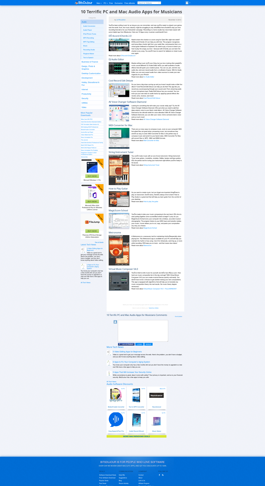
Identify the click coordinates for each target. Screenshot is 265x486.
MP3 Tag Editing (88, 42)
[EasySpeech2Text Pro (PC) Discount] (116, 418)
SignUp (148, 344)
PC (105, 3)
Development (87, 77)
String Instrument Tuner (151, 165)
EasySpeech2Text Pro (116, 431)
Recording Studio (89, 49)
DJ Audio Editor (149, 77)
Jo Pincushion (121, 20)
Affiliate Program (144, 483)
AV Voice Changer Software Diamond (156, 119)
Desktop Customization (91, 73)
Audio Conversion (89, 26)
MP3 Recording (88, 38)
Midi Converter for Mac (151, 140)
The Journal (84, 140)
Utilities (85, 102)
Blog (120, 480)
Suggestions (123, 478)
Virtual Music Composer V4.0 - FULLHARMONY (160, 289)
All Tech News (85, 282)
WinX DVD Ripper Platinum (88, 147)
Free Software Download (107, 478)
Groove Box (84, 157)
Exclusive (119, 3)
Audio (84, 21)
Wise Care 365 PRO (86, 119)
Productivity (86, 93)
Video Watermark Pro (87, 135)
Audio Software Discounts (120, 384)
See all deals (99, 242)
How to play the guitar (151, 201)
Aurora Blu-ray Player (87, 132)
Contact (141, 475)
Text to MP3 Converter (136, 407)
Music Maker (156, 431)
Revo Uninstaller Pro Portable (89, 150)
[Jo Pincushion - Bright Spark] (112, 20)
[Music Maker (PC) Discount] (156, 418)
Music (85, 46)
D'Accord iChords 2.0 (128, 55)
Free (111, 3)
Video (84, 107)
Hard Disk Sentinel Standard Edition (91, 122)
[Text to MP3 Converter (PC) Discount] (136, 394)
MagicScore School (150, 228)
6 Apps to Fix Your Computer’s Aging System (93, 266)
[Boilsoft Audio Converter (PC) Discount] (116, 394)
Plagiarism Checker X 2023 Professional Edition (88, 153)
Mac (98, 3)
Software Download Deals (107, 475)
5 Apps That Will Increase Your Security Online (132, 372)
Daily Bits (122, 475)
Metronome (147, 245)
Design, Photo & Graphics (88, 67)
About (140, 478)
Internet (85, 89)
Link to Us (142, 480)
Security (85, 98)
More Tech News (115, 347)
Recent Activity (123, 483)
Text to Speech (88, 57)
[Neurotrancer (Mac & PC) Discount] (156, 394)
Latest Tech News (88, 244)
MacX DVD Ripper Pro (87, 145)
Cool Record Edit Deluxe (152, 98)
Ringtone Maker (88, 53)
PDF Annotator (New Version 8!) (90, 124)
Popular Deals (103, 480)
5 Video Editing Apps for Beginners (95, 249)
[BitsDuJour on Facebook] (159, 475)
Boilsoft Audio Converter (88, 129)
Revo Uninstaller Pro (87, 137)
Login (139, 344)
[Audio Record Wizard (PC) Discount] (136, 418)
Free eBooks (129, 3)
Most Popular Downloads (87, 114)
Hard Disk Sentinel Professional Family (92, 142)
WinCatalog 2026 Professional (89, 127)
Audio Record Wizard (136, 431)
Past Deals (102, 483)
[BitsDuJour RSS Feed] (163, 475)
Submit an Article (153, 308)
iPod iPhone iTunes (89, 34)
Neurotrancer (156, 407)
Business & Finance (90, 61)
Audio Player (87, 30)
